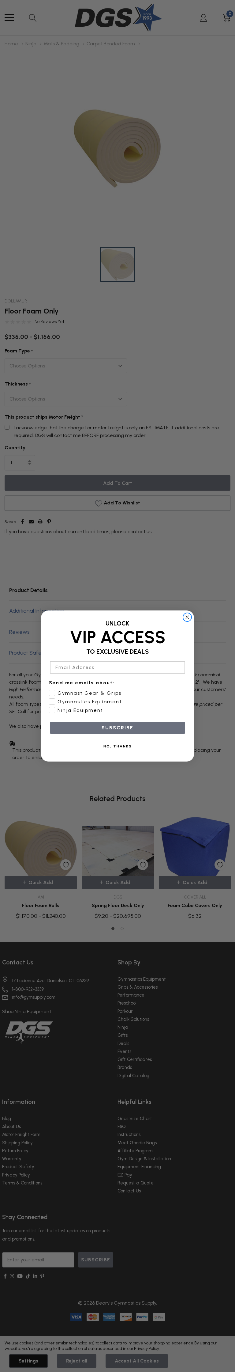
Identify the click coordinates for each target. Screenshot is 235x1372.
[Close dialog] (187, 617)
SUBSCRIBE (117, 728)
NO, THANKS (117, 746)
